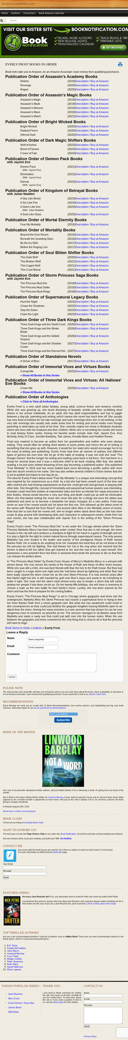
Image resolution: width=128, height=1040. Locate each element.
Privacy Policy (90, 1036)
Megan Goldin (14, 958)
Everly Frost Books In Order (31, 64)
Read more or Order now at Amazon (19, 811)
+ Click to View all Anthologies (39, 401)
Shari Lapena (14, 969)
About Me (57, 852)
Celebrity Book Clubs (33, 822)
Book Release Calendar (51, 13)
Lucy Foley (12, 956)
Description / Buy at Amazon (92, 81)
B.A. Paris (12, 945)
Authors (15, 13)
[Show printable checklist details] (120, 64)
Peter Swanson (15, 961)
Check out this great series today (101, 904)
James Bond (14, 1007)
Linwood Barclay (55, 797)
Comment (13, 654)
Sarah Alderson (15, 966)
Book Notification (68, 834)
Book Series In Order (17, 628)
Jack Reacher (15, 994)
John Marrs (13, 950)
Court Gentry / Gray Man (21, 1003)
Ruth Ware (12, 964)
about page (58, 1002)
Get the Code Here (97, 694)
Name (10, 638)
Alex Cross (14, 998)
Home (4, 13)
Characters (29, 13)
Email (10, 646)
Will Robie (13, 1012)
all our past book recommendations (50, 708)
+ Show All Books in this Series (40, 375)
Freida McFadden (16, 948)
